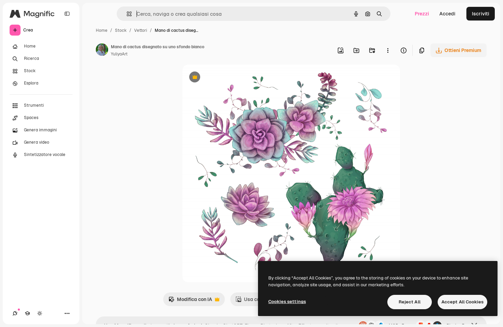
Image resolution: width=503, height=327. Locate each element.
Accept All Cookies (462, 302)
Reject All (410, 302)
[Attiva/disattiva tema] (39, 313)
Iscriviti (480, 14)
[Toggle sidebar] (67, 13)
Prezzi (422, 14)
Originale (227, 78)
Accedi (447, 14)
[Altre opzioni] (388, 50)
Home (101, 30)
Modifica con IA (190, 301)
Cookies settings (287, 301)
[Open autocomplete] (126, 13)
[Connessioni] (15, 313)
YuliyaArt (119, 54)
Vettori (140, 30)
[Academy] (27, 313)
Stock (121, 30)
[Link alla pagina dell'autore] (102, 50)
